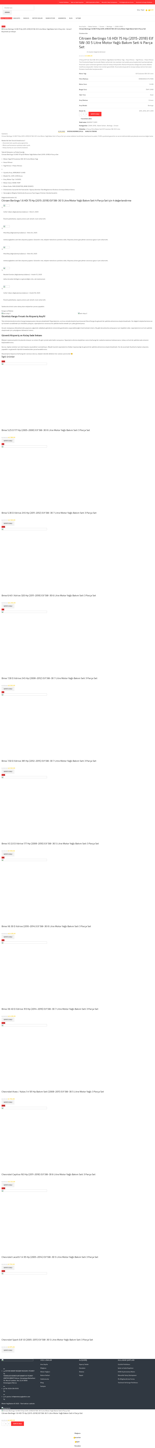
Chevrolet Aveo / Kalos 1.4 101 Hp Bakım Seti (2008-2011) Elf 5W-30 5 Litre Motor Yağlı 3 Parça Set (53, 1091)
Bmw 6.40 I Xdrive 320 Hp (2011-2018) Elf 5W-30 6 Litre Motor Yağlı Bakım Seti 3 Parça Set (49, 595)
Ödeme (81, 1372)
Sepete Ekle (95, 114)
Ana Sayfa (82, 26)
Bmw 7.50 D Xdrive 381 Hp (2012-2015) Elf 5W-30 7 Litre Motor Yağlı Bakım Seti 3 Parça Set (49, 760)
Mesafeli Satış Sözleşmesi (127, 1375)
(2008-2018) (119, 26)
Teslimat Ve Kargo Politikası (128, 1382)
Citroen (101, 26)
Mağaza (43, 1368)
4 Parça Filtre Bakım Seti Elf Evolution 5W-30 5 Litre (103, 129)
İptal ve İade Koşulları (125, 1368)
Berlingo (109, 26)
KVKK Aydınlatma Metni (126, 1372)
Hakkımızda (44, 1379)
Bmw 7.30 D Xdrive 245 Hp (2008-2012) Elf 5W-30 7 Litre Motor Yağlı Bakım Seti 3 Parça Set (49, 678)
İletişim (43, 1386)
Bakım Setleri (92, 26)
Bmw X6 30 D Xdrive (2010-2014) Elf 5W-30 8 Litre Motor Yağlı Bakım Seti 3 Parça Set (46, 926)
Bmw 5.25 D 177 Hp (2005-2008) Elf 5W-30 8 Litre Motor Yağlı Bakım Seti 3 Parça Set (46, 430)
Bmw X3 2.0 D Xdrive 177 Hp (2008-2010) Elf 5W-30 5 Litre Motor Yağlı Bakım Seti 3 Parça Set (50, 843)
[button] (8, 441)
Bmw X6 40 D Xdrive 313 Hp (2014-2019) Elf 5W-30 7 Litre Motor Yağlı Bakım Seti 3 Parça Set (50, 1008)
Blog (42, 1382)
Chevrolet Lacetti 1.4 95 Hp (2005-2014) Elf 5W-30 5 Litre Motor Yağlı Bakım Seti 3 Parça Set (50, 1257)
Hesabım (82, 1368)
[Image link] (17, 1363)
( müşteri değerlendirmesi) (96, 52)
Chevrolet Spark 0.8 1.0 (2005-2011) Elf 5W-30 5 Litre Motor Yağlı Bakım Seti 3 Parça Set (47, 1339)
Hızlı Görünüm (4, 425)
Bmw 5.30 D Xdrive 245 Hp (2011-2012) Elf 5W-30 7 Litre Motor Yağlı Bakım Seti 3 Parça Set (49, 512)
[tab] (61, 131)
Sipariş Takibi (83, 1364)
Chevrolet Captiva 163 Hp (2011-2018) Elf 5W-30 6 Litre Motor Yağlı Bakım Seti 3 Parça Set (48, 1174)
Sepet (81, 1375)
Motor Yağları (45, 1372)
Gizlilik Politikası (124, 1364)
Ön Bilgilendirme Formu (126, 1379)
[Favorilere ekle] (9, 425)
